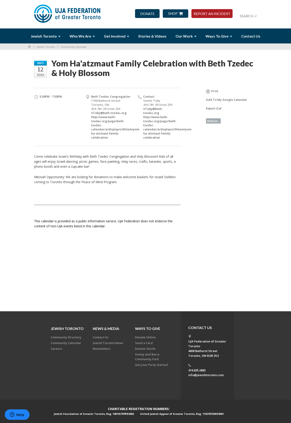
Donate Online (145, 337)
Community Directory (66, 337)
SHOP (173, 13)
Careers (56, 349)
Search (246, 16)
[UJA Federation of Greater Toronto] (67, 12)
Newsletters (101, 349)
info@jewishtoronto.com (206, 375)
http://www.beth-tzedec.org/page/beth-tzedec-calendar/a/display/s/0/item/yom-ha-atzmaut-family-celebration (115, 127)
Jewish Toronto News (108, 343)
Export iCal (213, 108)
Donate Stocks (145, 349)
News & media (106, 328)
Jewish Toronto (46, 46)
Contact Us (250, 36)
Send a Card (144, 343)
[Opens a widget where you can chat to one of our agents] (17, 415)
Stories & (152, 36)
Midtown (212, 121)
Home (29, 46)
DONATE (147, 14)
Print (214, 91)
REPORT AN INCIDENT (212, 14)
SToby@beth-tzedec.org (109, 113)
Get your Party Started (151, 365)
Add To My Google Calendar (226, 100)
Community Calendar (74, 46)
